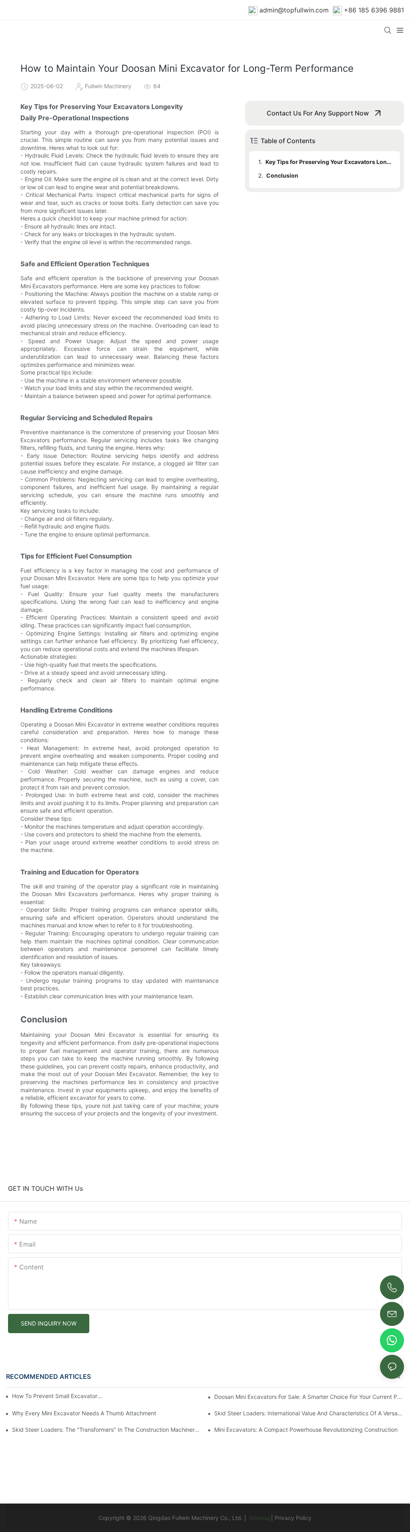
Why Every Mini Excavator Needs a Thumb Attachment (84, 1413)
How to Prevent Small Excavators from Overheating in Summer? (58, 1395)
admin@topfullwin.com (294, 10)
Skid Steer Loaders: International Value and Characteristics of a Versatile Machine (309, 1413)
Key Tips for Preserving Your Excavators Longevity (328, 161)
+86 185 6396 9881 (374, 10)
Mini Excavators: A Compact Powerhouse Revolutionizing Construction (306, 1429)
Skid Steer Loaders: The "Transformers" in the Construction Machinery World (107, 1429)
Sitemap (259, 1517)
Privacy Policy (293, 1517)
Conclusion (282, 175)
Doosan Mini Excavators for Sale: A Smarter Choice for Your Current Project (309, 1396)
